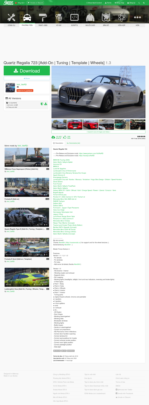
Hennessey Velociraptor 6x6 (63, 212)
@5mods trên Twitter (124, 389)
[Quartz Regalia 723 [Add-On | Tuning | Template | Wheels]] (98, 92)
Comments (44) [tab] (74, 143)
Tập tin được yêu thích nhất (93, 382)
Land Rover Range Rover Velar (64, 216)
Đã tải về (58, 138)
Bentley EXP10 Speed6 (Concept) (65, 227)
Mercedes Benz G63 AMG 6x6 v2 (64, 199)
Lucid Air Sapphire (59, 168)
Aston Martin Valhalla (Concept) (64, 234)
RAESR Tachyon (59, 201)
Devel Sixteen (58, 181)
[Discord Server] (18, 86)
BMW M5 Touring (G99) (61, 160)
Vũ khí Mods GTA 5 (59, 386)
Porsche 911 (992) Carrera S (63, 218)
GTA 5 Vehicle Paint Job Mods (63, 382)
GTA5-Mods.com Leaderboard (94, 393)
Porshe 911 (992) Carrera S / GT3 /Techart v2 (69, 197)
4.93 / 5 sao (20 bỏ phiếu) (138, 138)
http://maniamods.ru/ (73, 242)
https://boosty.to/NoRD (86, 155)
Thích (68, 138)
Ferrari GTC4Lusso (59, 195)
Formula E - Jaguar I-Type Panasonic (66, 208)
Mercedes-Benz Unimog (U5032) (64, 231)
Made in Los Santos (10, 376)
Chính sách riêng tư (122, 378)
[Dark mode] (139, 2)
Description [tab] (59, 143)
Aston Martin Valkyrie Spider (63, 162)
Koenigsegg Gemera (60, 177)
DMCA (118, 386)
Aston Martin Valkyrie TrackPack (64, 186)
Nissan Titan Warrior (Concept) (64, 223)
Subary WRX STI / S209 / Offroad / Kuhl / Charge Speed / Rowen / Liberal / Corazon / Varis (84, 190)
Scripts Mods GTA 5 (60, 389)
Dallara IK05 (57, 203)
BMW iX (56, 166)
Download (29, 70)
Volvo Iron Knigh (58, 210)
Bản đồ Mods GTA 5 (60, 397)
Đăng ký (132, 3)
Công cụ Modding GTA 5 (61, 374)
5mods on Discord (123, 397)
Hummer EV (57, 164)
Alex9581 (62, 242)
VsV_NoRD (22, 84)
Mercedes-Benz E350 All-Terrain (64, 229)
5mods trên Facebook (125, 393)
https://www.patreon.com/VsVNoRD (91, 153)
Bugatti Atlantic (58, 192)
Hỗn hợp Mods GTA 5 (60, 401)
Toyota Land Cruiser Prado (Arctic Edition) (67, 225)
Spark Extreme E (59, 175)
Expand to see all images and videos (98, 132)
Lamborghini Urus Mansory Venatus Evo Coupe (69, 173)
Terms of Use (120, 382)
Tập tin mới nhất (90, 374)
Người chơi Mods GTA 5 (61, 393)
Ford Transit (57, 184)
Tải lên (108, 3)
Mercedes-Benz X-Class (61, 221)
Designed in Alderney (11, 374)
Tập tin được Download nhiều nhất (96, 386)
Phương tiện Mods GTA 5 (61, 378)
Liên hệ (118, 374)
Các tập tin (88, 378)
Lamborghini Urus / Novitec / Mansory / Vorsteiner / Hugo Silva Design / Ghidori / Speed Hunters (87, 179)
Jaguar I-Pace (58, 214)
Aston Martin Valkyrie (60, 188)
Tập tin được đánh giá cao (93, 389)
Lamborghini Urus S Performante (64, 171)
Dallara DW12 (58, 205)
